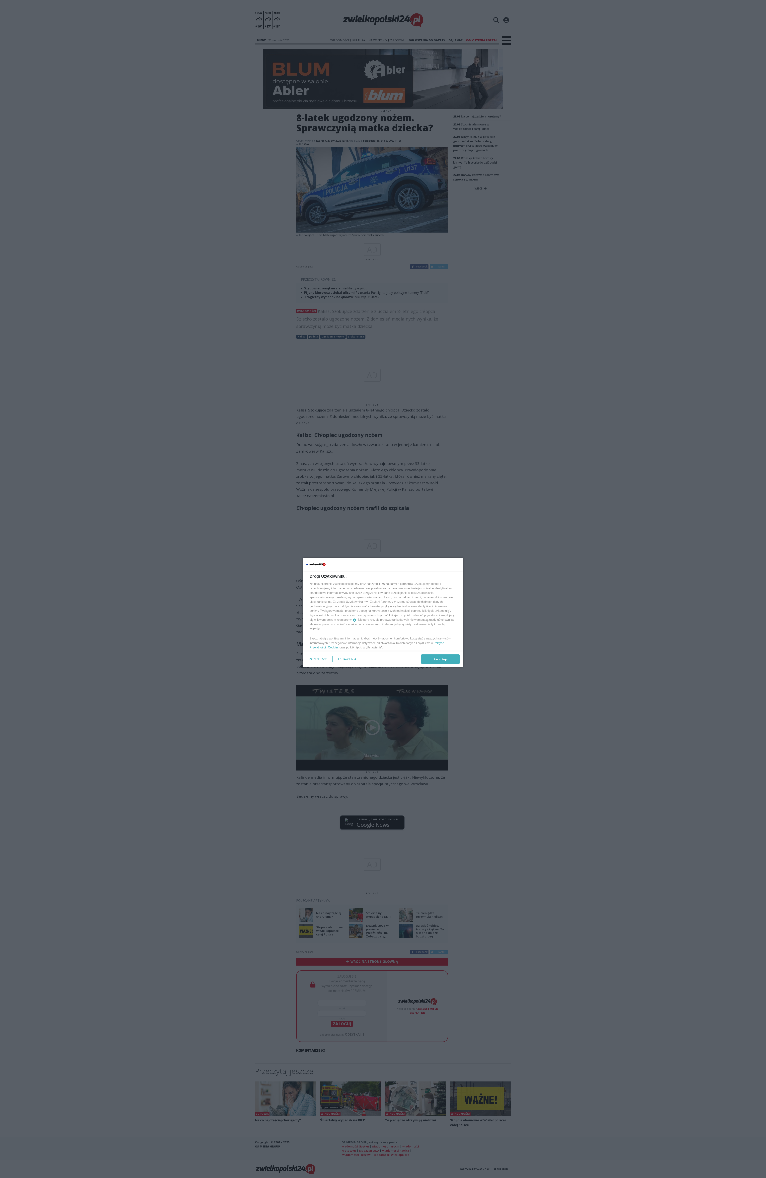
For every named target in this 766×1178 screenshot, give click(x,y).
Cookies (333, 647)
